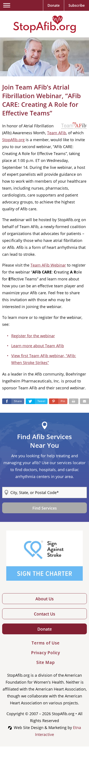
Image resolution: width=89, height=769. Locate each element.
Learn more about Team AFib (37, 345)
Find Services (44, 508)
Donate (44, 629)
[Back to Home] (44, 24)
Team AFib (56, 132)
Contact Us (44, 614)
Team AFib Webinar (48, 265)
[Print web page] (73, 401)
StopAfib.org (13, 139)
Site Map (45, 662)
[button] (58, 401)
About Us (44, 599)
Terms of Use (46, 643)
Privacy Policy (45, 652)
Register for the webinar (33, 335)
